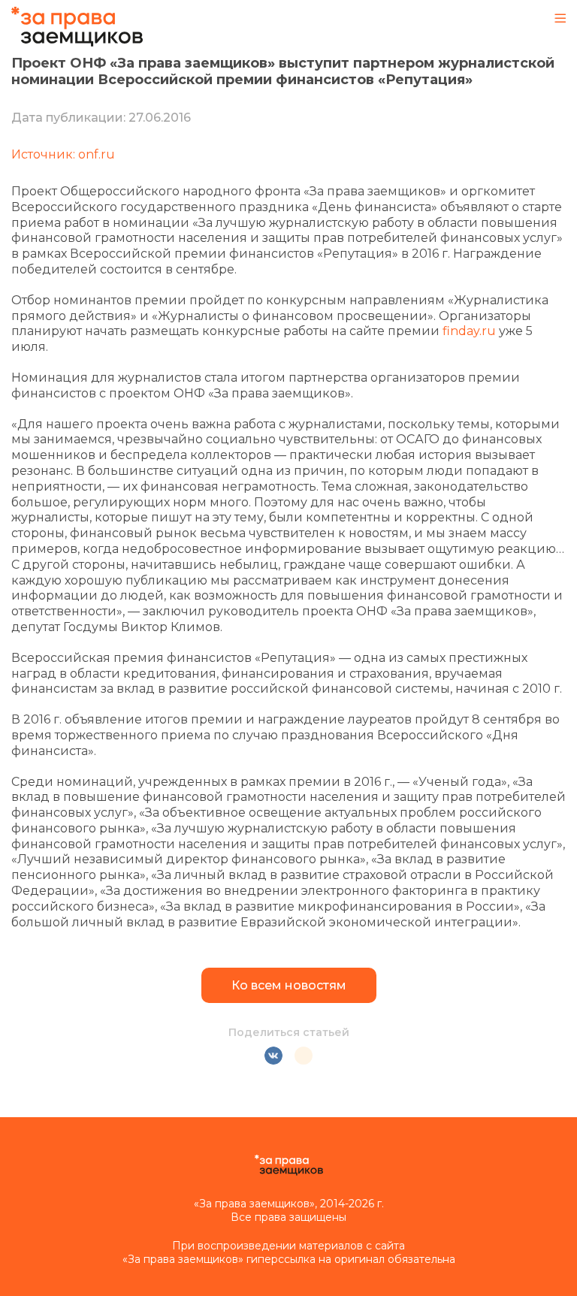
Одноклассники (304, 1056)
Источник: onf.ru (63, 154)
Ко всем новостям (288, 985)
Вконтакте (273, 1056)
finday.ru (469, 331)
